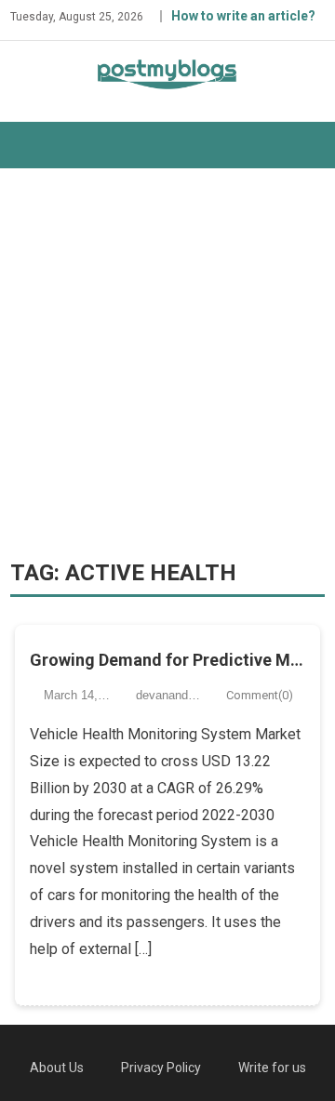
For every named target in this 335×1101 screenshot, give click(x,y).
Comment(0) (259, 695)
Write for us (272, 1067)
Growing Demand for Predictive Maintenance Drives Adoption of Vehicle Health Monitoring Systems (167, 660)
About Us (57, 1067)
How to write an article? (243, 15)
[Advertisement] (167, 363)
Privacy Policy (161, 1067)
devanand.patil (175, 695)
